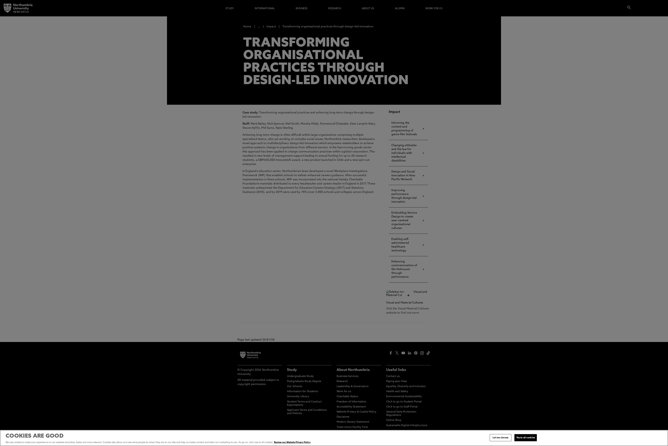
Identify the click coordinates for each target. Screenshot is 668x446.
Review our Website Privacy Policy (292, 442)
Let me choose (500, 438)
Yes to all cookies (525, 438)
